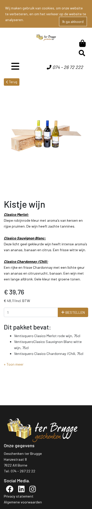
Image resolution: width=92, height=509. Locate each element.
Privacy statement (18, 496)
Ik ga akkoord (73, 21)
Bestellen (75, 312)
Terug (12, 82)
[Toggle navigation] (15, 66)
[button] (14, 364)
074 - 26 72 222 (67, 67)
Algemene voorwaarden (23, 502)
